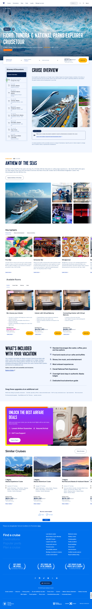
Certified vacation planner (74, 552)
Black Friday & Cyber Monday (53, 536)
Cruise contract (9, 591)
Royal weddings (72, 544)
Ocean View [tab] (15, 285)
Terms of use (50, 591)
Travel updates (33, 594)
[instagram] (39, 578)
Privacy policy (26, 591)
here (39, 526)
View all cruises (80, 451)
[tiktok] (44, 578)
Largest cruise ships (51, 541)
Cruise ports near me (51, 544)
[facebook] (35, 578)
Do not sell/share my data (38, 591)
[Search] (80, 3)
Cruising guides (72, 539)
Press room (42, 594)
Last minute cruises (51, 534)
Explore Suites (9, 370)
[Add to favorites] (13, 29)
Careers (58, 591)
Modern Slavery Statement (69, 591)
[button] (16, 74)
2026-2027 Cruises (50, 539)
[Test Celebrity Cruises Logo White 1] (70, 604)
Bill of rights (24, 594)
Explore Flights (14, 440)
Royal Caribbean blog (73, 554)
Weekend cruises (72, 534)
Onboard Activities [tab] (31, 232)
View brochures (72, 549)
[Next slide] (89, 106)
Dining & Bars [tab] (8, 232)
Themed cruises (50, 547)
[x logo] (52, 578)
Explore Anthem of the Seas (14, 177)
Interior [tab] (8, 285)
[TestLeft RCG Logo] (8, 605)
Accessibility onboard (51, 549)
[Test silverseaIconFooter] (84, 604)
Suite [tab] (27, 285)
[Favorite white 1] (83, 3)
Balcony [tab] (22, 285)
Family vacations (72, 541)
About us (17, 591)
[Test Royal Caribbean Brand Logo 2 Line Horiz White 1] (57, 604)
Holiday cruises (72, 536)
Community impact (66, 594)
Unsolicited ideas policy (53, 594)
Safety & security (82, 591)
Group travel (71, 547)
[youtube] (48, 578)
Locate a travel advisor (51, 554)
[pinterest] (56, 578)
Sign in (87, 3)
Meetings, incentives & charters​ (54, 552)
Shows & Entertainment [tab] (19, 232)
